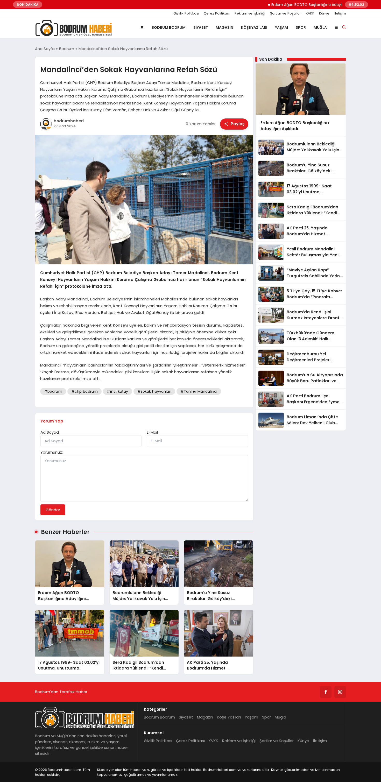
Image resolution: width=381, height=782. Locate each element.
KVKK (310, 13)
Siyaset (200, 27)
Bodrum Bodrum (169, 27)
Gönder (53, 509)
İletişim (340, 13)
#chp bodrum (84, 391)
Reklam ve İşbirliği (250, 13)
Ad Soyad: (50, 432)
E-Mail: (153, 432)
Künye (324, 13)
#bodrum (53, 391)
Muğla (320, 27)
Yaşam (281, 27)
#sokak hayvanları (154, 391)
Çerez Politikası (217, 13)
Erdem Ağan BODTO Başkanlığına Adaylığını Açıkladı (297, 4)
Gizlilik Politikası (186, 13)
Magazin (224, 27)
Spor (301, 27)
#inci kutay (117, 391)
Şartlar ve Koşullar (285, 13)
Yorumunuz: (51, 452)
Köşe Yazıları (254, 27)
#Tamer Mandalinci (198, 391)
